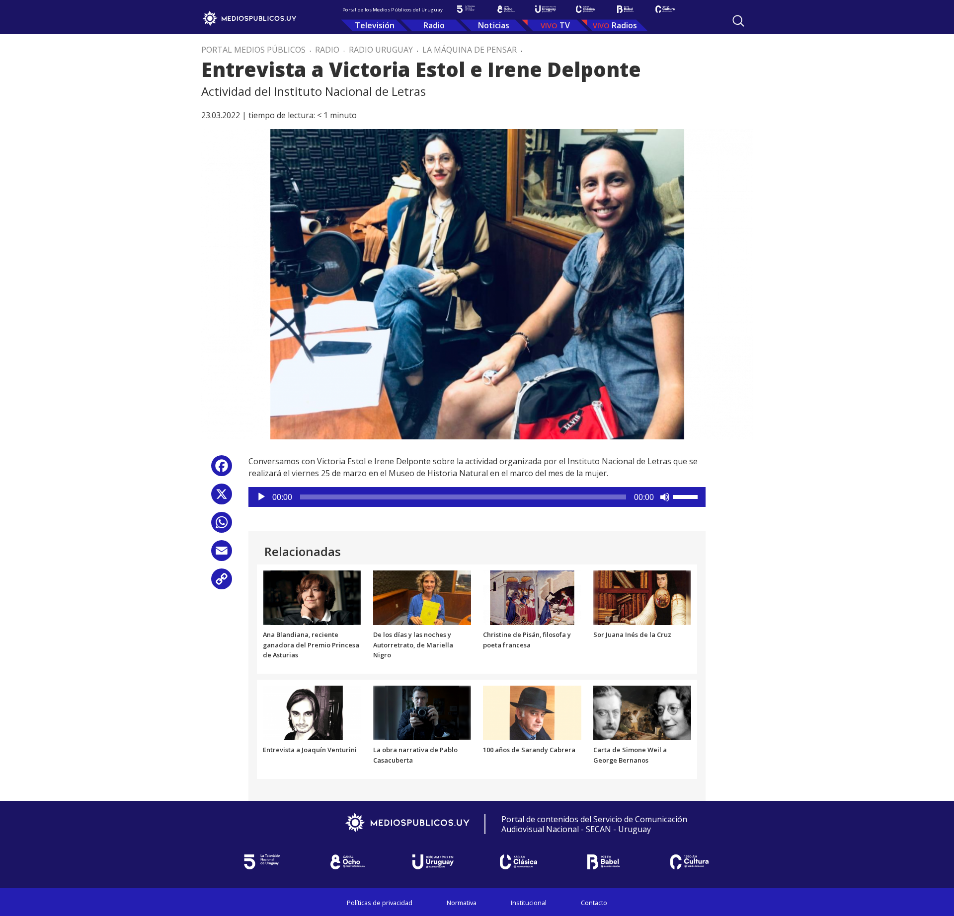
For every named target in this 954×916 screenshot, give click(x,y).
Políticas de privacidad (379, 902)
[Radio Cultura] (664, 9)
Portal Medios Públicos (253, 49)
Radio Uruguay (381, 49)
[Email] (221, 554)
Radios (624, 25)
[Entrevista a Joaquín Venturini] (312, 712)
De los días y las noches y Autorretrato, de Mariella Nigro (413, 645)
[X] (221, 498)
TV (564, 25)
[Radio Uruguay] (545, 9)
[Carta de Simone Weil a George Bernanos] (642, 712)
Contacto (594, 902)
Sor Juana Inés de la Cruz (632, 634)
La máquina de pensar (469, 49)
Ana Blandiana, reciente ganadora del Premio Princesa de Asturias (311, 645)
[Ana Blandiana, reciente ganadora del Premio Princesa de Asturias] (312, 596)
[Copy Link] (221, 582)
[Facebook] (221, 469)
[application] (477, 497)
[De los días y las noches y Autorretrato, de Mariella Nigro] (422, 596)
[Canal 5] (466, 9)
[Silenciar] (665, 497)
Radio (434, 25)
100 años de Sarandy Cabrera (529, 749)
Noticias (493, 25)
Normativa (462, 902)
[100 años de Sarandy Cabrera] (532, 712)
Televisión (375, 25)
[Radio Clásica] (585, 9)
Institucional (529, 902)
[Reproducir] (261, 497)
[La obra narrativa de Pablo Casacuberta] (422, 712)
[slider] (687, 496)
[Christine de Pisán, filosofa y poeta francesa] (532, 596)
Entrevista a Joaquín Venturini (310, 749)
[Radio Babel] (625, 9)
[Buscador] (738, 21)
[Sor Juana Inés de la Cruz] (642, 596)
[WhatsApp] (221, 526)
